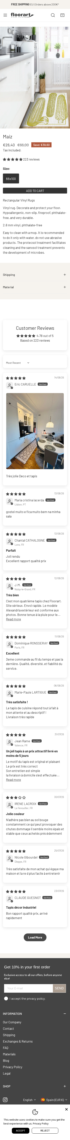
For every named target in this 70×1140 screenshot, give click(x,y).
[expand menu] (5, 15)
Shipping (9, 1035)
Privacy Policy (12, 1067)
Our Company (12, 1022)
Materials (9, 1054)
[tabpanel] (35, 275)
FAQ (5, 1048)
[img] (16, 378)
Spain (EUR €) (55, 1100)
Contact (8, 1028)
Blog (6, 1060)
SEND (59, 988)
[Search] (53, 15)
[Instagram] (5, 1100)
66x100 (11, 179)
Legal (6, 1073)
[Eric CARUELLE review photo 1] (35, 431)
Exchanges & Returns (18, 1041)
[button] (62, 15)
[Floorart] (22, 15)
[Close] (66, 1109)
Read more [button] (13, 619)
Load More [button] (35, 937)
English (27, 1100)
